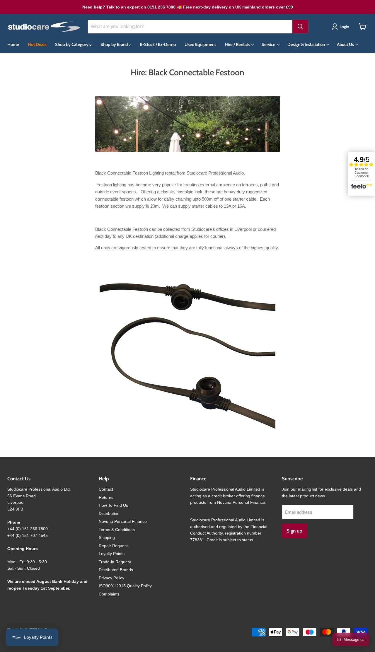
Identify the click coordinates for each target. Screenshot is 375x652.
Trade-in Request (115, 561)
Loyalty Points (112, 553)
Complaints (109, 594)
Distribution (109, 513)
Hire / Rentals (237, 44)
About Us (346, 44)
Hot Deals (37, 44)
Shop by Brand (114, 44)
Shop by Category (72, 44)
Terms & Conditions (117, 529)
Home (13, 44)
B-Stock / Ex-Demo (158, 44)
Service (269, 44)
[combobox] (190, 26)
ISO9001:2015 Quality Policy (125, 585)
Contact (106, 489)
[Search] (300, 26)
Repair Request (113, 545)
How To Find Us (113, 505)
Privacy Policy (111, 578)
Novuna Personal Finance (123, 521)
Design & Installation (306, 44)
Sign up (294, 531)
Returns (106, 497)
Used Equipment (200, 44)
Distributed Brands (116, 569)
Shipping (107, 537)
